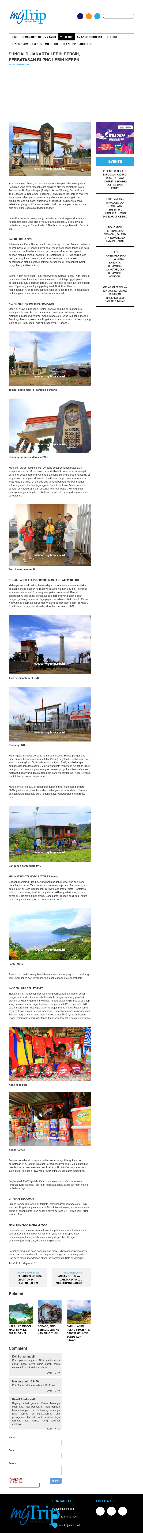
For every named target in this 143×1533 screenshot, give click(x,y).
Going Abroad (31, 37)
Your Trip (66, 37)
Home (14, 37)
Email (12, 1450)
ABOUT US (85, 44)
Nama (12, 1437)
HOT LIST (111, 37)
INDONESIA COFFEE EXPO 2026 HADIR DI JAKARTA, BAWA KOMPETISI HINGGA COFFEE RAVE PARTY (115, 179)
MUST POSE (52, 44)
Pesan (12, 1463)
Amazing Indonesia (89, 37)
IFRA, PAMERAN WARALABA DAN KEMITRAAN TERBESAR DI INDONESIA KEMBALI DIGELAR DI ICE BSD (115, 207)
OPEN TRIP (69, 44)
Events (37, 44)
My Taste (50, 37)
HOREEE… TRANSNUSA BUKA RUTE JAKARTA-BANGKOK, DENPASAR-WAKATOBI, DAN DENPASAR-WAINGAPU (115, 264)
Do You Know (19, 44)
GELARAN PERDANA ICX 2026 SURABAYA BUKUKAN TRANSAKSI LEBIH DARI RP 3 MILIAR (115, 294)
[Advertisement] (71, 92)
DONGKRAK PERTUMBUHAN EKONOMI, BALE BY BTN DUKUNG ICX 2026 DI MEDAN (115, 234)
